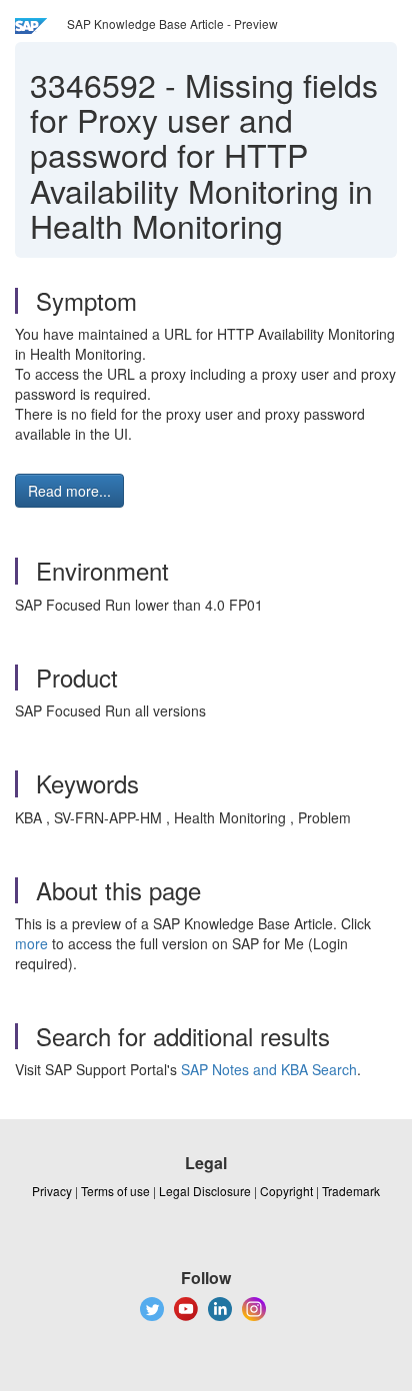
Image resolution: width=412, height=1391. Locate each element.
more (31, 943)
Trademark (351, 1190)
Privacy (52, 1190)
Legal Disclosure (205, 1190)
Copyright (286, 1190)
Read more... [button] (69, 491)
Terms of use (115, 1190)
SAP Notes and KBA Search (269, 1069)
